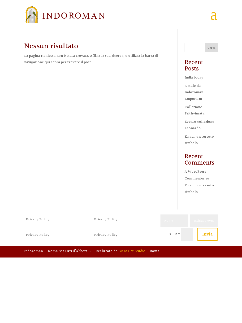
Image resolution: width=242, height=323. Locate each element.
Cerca (211, 48)
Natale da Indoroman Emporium (194, 92)
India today (194, 78)
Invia (207, 234)
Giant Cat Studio (131, 251)
